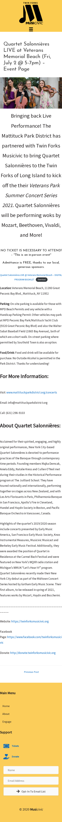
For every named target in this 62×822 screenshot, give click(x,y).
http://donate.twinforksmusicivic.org (33, 653)
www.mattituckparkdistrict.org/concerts (31, 392)
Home (6, 706)
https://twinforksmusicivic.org (30, 621)
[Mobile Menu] (31, 29)
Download (42, 279)
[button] (31, 791)
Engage (6, 721)
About (6, 714)
